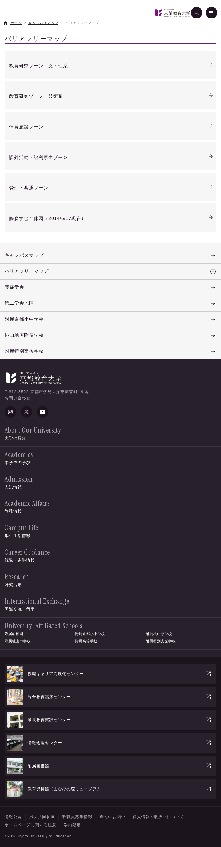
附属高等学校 (86, 641)
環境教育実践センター (49, 719)
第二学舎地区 (19, 303)
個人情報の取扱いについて (158, 816)
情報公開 (13, 816)
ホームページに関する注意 (30, 825)
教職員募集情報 (77, 816)
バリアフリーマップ (27, 271)
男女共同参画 (42, 816)
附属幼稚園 (14, 634)
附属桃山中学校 (18, 641)
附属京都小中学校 (24, 319)
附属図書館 (38, 765)
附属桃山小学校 (159, 634)
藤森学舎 (14, 287)
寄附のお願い (112, 816)
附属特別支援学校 (24, 350)
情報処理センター (45, 742)
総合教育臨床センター (49, 696)
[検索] (196, 12)
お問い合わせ (18, 398)
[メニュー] (211, 12)
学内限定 (72, 825)
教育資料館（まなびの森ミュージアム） (66, 789)
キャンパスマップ (24, 255)
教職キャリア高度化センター (56, 673)
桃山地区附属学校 (24, 335)
